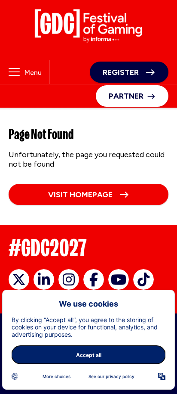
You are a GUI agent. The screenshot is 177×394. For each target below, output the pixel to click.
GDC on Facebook (93, 279)
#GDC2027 (48, 248)
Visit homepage (80, 194)
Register (121, 72)
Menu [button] (33, 72)
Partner (126, 96)
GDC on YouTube (118, 279)
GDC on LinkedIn (44, 279)
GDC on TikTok (143, 279)
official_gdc (19, 279)
